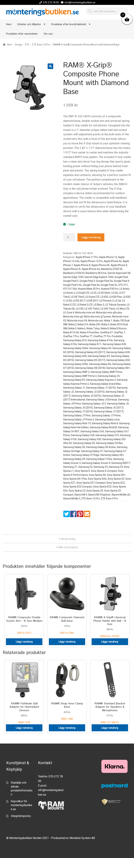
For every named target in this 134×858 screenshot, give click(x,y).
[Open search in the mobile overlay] (107, 11)
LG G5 (93, 292)
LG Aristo (124, 288)
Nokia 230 (94, 324)
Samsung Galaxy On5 (92, 431)
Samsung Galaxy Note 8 (105, 423)
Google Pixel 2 (71, 280)
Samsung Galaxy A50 (118, 360)
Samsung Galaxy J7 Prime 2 (78, 419)
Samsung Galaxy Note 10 (77, 423)
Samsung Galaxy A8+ (118, 368)
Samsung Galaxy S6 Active (101, 447)
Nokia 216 (82, 324)
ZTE (27, 44)
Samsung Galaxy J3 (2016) (86, 395)
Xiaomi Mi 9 (80, 494)
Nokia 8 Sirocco (118, 328)
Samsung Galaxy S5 (84, 443)
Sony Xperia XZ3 (102, 486)
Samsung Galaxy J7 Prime (106, 415)
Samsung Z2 (85, 466)
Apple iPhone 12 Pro (91, 261)
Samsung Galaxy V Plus (99, 459)
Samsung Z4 (116, 466)
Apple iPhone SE (100, 265)
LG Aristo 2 (69, 292)
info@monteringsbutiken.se (80, 2)
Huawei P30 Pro (109, 288)
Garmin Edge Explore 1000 (98, 277)
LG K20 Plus (115, 296)
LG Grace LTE (92, 296)
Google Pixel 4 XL (72, 284)
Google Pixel (121, 277)
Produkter (117, 336)
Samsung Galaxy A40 (75, 356)
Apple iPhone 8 (82, 265)
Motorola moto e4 (85, 312)
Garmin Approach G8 (118, 273)
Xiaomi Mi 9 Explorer (99, 494)
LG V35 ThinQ (91, 308)
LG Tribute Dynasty (115, 304)
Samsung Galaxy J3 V (94, 403)
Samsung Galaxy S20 (89, 439)
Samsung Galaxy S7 (92, 451)
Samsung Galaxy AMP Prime (106, 372)
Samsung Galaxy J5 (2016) (78, 407)
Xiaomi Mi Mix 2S (120, 494)
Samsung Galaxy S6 (74, 447)
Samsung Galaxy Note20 (103, 427)
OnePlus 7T (86, 336)
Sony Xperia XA (97, 474)
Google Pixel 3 (87, 280)
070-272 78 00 (51, 2)
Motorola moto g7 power (97, 316)
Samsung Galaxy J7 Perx (77, 415)
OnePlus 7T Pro (102, 336)
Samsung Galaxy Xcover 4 (96, 463)
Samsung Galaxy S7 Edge (85, 455)
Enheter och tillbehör (29, 24)
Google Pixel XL (109, 284)
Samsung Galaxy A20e (75, 348)
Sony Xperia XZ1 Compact (90, 482)
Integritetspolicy (21, 816)
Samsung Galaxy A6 (100, 364)
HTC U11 (123, 284)
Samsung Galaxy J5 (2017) (109, 407)
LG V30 (79, 308)
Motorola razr (95, 320)
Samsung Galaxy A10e (100, 340)
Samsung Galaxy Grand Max (105, 383)
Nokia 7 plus (93, 328)
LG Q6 (118, 300)
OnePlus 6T (106, 332)
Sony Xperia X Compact (104, 470)
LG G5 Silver (104, 292)
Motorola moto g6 (73, 316)
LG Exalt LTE (82, 292)
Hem (9, 24)
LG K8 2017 (92, 300)
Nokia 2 (72, 324)
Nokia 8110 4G (71, 332)
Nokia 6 (81, 328)
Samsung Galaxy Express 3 (101, 379)
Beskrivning (67, 539)
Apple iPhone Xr (72, 269)
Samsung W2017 (120, 463)
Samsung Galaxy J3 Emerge (101, 399)
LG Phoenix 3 (106, 300)
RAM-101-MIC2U (109, 713)
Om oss (48, 33)
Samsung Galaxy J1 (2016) (101, 387)
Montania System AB (82, 838)
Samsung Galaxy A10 (75, 340)
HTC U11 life (70, 288)
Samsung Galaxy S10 (107, 435)
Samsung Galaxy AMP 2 (76, 372)
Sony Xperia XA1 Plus (75, 478)
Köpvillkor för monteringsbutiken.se (21, 805)
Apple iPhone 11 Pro (87, 257)
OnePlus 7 (119, 332)
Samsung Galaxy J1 (74, 387)
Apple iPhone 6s (113, 261)
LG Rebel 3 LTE (85, 304)
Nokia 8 (105, 328)
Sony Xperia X (82, 470)
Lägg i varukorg (90, 237)
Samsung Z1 (70, 466)
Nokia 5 (72, 328)
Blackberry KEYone (96, 273)
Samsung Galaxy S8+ (112, 455)
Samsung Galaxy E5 (74, 379)
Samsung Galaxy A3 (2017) (90, 352)
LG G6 (114, 292)
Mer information (68, 547)
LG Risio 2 (99, 304)
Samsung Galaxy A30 (118, 352)
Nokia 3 (105, 324)
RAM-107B (24, 713)
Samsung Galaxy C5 (109, 376)
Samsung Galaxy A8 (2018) (90, 368)
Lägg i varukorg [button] (24, 641)
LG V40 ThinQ (107, 308)
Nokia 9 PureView (89, 332)
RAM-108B (67, 711)
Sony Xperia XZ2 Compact (77, 486)
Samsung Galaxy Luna (107, 419)
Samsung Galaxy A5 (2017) (90, 360)
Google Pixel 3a (104, 280)
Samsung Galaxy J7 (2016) (78, 411)
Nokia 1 (108, 320)
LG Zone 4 (68, 312)
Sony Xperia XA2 (97, 478)
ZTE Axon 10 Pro (41, 44)
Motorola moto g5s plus (109, 312)
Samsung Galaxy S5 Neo (109, 443)
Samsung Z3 (101, 466)
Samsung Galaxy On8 (82, 435)
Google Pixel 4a (91, 284)
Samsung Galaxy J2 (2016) (90, 391)
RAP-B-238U (67, 624)
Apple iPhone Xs (91, 269)
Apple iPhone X (119, 265)
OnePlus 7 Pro (71, 336)
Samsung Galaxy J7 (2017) (109, 411)
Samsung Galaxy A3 (100, 348)
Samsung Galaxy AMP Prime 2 (80, 376)
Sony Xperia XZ (115, 478)
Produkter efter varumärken (22, 33)
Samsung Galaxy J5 (118, 403)
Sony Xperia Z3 (77, 490)
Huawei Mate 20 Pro (89, 288)
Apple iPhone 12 (108, 257)
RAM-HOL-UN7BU (109, 626)
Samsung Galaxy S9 (74, 459)
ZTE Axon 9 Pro (109, 498)
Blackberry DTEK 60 (74, 273)
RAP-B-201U (24, 624)
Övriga (18, 44)
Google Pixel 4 (121, 280)
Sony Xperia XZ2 (115, 482)
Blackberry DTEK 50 (111, 269)
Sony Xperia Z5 (94, 490)
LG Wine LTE (122, 308)
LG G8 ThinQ (77, 296)
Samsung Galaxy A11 (89, 344)
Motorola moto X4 (77, 320)
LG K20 (104, 296)
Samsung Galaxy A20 (114, 344)
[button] (50, 66)
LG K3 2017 (79, 300)
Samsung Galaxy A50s (75, 364)
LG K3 (69, 300)
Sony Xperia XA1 (116, 474)
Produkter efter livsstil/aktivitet (68, 24)
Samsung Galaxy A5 (99, 356)
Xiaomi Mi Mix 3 (71, 498)
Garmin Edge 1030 (73, 277)
